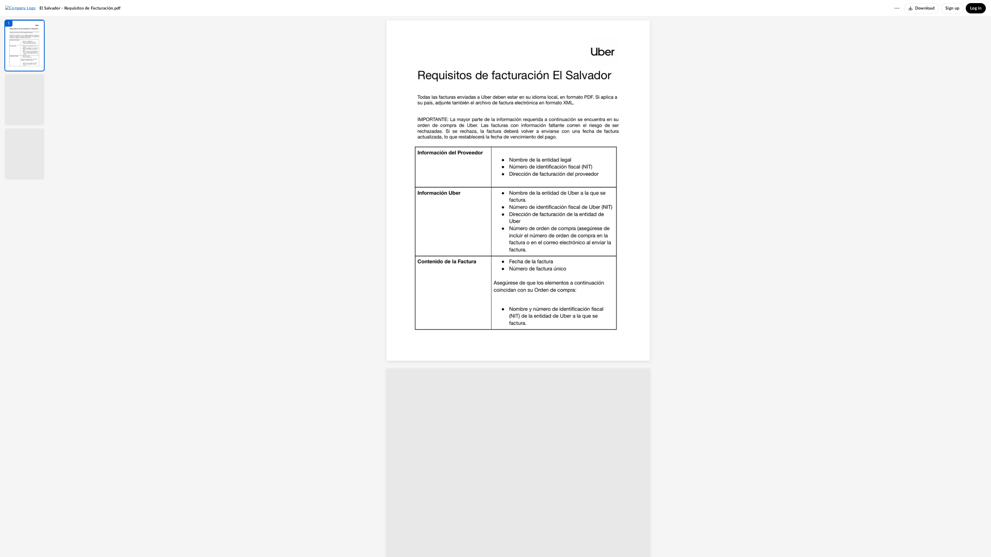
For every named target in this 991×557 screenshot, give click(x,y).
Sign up (952, 8)
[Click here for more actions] (897, 8)
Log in (975, 8)
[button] (24, 45)
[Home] (20, 8)
